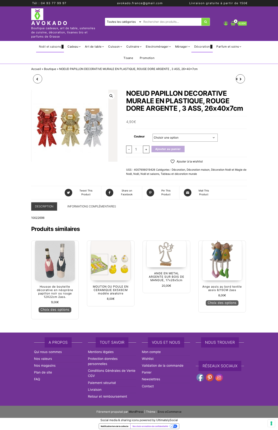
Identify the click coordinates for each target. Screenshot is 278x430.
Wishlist (148, 359)
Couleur (139, 136)
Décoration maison (198, 169)
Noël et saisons (50, 46)
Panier (146, 372)
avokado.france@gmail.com (140, 3)
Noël (136, 173)
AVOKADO (50, 23)
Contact (148, 386)
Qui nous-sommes (48, 352)
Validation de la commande (162, 365)
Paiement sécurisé (102, 383)
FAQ (37, 379)
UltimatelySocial (167, 420)
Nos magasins (45, 365)
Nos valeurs (43, 359)
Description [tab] (44, 206)
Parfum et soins (227, 46)
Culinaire (132, 46)
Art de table (93, 46)
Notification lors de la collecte (114, 426)
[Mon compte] (226, 23)
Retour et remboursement (107, 396)
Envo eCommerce (170, 412)
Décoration (202, 46)
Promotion (147, 58)
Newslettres (151, 379)
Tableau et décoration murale (179, 173)
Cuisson (114, 46)
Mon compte (151, 352)
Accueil (36, 69)
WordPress (136, 412)
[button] (111, 96)
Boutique (50, 69)
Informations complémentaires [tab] (91, 206)
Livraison (95, 390)
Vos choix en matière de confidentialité (150, 426)
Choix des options (54, 310)
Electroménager (157, 46)
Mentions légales (101, 352)
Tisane (128, 58)
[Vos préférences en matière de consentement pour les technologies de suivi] (271, 423)
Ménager (181, 46)
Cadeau (73, 46)
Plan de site (43, 372)
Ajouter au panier (168, 149)
